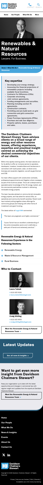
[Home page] (9, 6)
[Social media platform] (3, 454)
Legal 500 (19, 210)
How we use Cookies (22, 479)
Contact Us (6, 446)
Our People (15, 15)
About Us (5, 441)
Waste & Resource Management (19, 255)
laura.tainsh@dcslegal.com (21, 295)
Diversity (37, 479)
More (37, 15)
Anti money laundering (34, 482)
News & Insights (9, 432)
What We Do (27, 15)
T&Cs (31, 479)
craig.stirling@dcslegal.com (21, 322)
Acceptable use (21, 482)
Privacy (12, 479)
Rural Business (11, 261)
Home (6, 15)
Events (4, 437)
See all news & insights (17, 355)
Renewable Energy (13, 249)
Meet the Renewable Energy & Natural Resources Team (21, 330)
